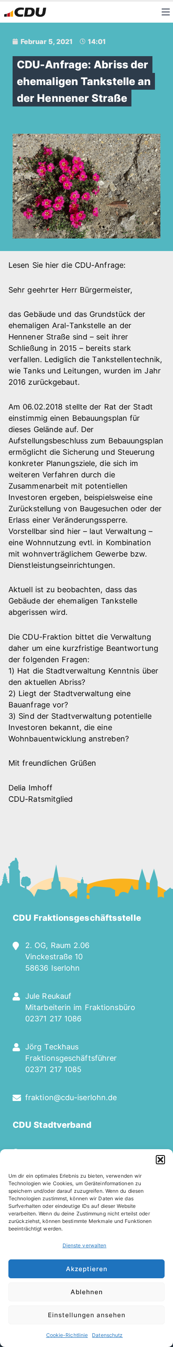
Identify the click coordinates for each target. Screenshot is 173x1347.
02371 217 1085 (53, 1069)
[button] (160, 1159)
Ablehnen (87, 1292)
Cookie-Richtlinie (67, 1335)
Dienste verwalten (85, 1245)
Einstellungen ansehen (87, 1315)
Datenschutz (107, 1335)
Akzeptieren (86, 1269)
